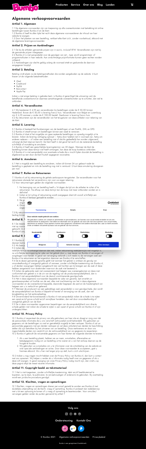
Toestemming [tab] (41, 210)
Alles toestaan (103, 245)
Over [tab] (105, 210)
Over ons (88, 5)
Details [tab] (73, 210)
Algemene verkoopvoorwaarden (74, 437)
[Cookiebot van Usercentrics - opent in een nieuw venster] (109, 203)
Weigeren (42, 245)
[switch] (61, 236)
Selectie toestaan (73, 245)
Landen (110, 5)
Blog (100, 5)
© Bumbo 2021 (48, 437)
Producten (62, 5)
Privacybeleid (99, 437)
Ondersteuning (64, 420)
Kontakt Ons (84, 420)
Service (75, 5)
